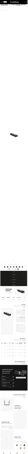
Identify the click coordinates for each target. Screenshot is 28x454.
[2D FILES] (13, 376)
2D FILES (3, 376)
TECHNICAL (4, 385)
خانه (18, 264)
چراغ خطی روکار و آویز (10, 264)
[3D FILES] (13, 379)
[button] (26, 2)
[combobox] (5, 2)
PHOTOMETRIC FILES (6, 382)
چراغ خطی (15, 264)
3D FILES (3, 379)
